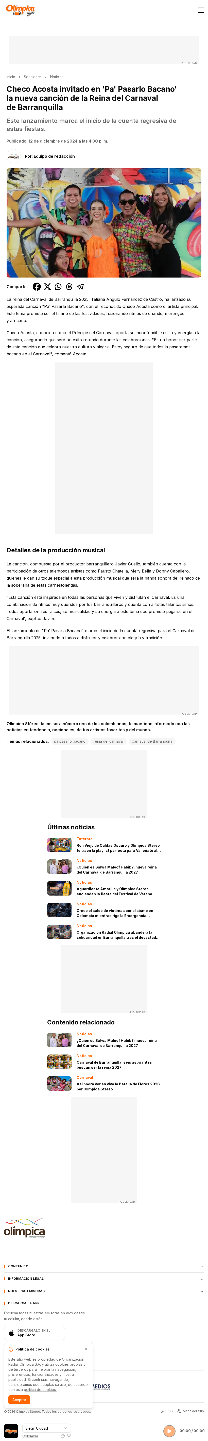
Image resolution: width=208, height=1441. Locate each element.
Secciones (33, 77)
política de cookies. (40, 1389)
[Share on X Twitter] (47, 286)
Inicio (11, 77)
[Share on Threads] (69, 287)
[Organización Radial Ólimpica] (24, 1228)
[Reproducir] (169, 1431)
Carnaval (85, 1077)
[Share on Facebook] (37, 287)
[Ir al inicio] (20, 10)
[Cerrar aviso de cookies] (86, 1349)
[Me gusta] (63, 1436)
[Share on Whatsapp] (58, 287)
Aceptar (19, 1400)
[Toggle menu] (201, 10)
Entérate (85, 839)
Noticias (56, 77)
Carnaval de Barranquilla (152, 741)
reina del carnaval (109, 741)
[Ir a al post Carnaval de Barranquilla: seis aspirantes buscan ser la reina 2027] (59, 1062)
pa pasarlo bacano (69, 741)
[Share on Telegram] (80, 287)
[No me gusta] (69, 1436)
